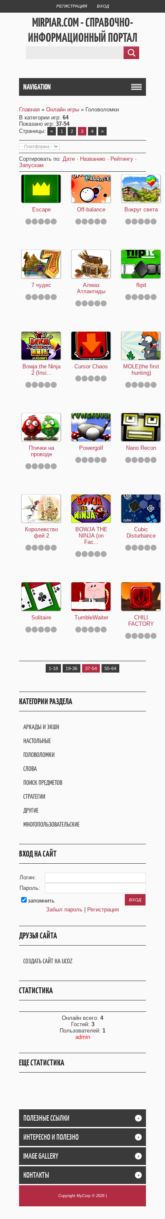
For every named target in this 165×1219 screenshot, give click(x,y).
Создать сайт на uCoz (47, 961)
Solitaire (41, 617)
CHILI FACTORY (141, 620)
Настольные (37, 741)
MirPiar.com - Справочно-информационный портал (83, 30)
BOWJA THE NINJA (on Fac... (91, 535)
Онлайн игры (62, 109)
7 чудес (41, 285)
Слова (30, 769)
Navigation (37, 87)
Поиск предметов (42, 782)
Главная (29, 109)
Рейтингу (121, 159)
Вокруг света (141, 209)
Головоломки (39, 755)
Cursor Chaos (91, 366)
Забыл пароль (64, 909)
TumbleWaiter (91, 617)
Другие (30, 810)
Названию (92, 159)
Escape (41, 209)
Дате (69, 159)
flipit (141, 285)
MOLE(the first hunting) (141, 369)
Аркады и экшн (41, 727)
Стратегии (34, 796)
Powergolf (91, 448)
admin (82, 1037)
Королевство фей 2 (41, 532)
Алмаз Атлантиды (91, 288)
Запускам (31, 165)
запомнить (41, 900)
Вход (103, 6)
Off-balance (91, 209)
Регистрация (71, 6)
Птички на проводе (41, 451)
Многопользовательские (51, 824)
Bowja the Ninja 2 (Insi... (41, 369)
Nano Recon (141, 448)
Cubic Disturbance (141, 532)
